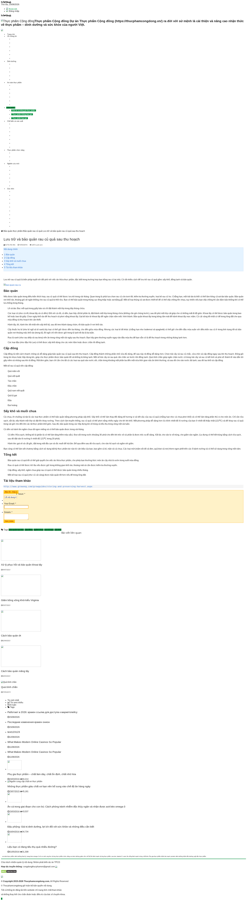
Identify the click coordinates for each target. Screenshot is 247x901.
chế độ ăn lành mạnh (92, 856)
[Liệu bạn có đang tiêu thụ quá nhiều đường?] (14, 842)
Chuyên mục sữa (18, 219)
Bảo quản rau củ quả (32, 231)
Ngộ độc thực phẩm (19, 85)
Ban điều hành (17, 47)
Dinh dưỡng (11, 61)
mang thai (30, 856)
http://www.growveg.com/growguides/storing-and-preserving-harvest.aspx (48, 486)
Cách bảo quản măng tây (15, 671)
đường (78, 856)
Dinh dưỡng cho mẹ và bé (22, 68)
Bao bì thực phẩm (19, 182)
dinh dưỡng (179, 856)
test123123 (13, 732)
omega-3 (36, 856)
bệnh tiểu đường (188, 856)
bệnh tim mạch (165, 856)
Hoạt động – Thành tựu (21, 54)
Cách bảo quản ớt (11, 635)
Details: (8, 512)
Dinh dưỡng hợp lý (19, 72)
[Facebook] (3, 2)
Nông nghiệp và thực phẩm (22, 222)
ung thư (48, 856)
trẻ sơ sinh (42, 856)
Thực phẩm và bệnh (19, 170)
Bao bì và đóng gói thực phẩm (23, 110)
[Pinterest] (7, 2)
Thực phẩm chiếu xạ (20, 101)
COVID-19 (16, 192)
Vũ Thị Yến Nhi (10, 245)
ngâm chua (38, 530)
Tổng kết (9, 264)
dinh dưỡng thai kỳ (20, 856)
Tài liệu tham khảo (13, 267)
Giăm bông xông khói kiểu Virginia (20, 600)
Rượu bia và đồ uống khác (22, 147)
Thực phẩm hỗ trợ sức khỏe (23, 80)
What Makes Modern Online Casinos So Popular (34, 742)
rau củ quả (49, 530)
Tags (12, 707)
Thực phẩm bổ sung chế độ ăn (23, 161)
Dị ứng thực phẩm (19, 89)
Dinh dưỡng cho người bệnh (23, 76)
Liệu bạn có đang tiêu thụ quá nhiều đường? (32, 847)
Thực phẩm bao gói (19, 118)
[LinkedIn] (8, 2)
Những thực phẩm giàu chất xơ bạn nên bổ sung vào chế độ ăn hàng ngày (48, 786)
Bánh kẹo (15, 143)
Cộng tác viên (17, 58)
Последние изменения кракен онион (28, 722)
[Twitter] (5, 2)
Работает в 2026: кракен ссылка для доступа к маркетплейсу (42, 712)
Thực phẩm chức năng (15, 150)
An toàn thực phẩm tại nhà (22, 105)
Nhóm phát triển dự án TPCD (46, 862)
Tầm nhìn (15, 43)
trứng (141, 856)
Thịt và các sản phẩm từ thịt (23, 124)
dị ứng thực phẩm (105, 856)
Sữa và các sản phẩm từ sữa (23, 136)
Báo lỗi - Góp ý (11, 492)
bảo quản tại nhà (16, 530)
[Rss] (2, 2)
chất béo (145, 856)
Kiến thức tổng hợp (19, 226)
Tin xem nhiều (16, 702)
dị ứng (54, 856)
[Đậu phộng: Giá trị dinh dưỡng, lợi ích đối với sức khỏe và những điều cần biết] (14, 822)
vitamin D (119, 856)
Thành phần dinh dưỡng (21, 64)
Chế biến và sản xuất (15, 121)
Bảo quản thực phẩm (13, 231)
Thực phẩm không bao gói (22, 114)
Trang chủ (11, 34)
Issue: (21, 494)
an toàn (72, 856)
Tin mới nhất (13, 700)
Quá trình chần (9, 687)
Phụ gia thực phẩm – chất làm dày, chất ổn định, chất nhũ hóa (41, 774)
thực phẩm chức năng (63, 856)
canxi (124, 856)
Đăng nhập (14, 11)
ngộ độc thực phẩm (200, 856)
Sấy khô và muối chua (15, 261)
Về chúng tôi (12, 36)
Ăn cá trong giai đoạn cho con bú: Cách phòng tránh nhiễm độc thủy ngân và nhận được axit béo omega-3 (66, 806)
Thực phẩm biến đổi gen (21, 97)
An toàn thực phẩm (14, 83)
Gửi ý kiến (9, 521)
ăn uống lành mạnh (133, 856)
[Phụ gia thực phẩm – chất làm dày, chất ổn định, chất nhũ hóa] (14, 769)
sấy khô (57, 530)
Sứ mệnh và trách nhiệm (21, 39)
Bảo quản (10, 108)
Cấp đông (9, 258)
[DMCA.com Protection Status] (9, 872)
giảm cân (83, 856)
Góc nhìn (10, 189)
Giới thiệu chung (18, 153)
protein (173, 856)
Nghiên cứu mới (13, 164)
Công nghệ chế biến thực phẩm (24, 186)
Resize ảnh (12, 9)
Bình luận (11, 705)
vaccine (113, 856)
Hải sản (15, 128)
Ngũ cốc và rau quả (19, 139)
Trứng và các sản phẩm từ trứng (24, 132)
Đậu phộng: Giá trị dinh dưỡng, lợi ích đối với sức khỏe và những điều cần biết (50, 826)
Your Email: (10, 503)
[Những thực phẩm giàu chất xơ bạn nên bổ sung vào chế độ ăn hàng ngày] (24, 781)
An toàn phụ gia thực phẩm (22, 93)
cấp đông (28, 530)
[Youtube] (10, 2)
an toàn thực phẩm (8, 856)
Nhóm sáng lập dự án (20, 51)
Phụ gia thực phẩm (19, 178)
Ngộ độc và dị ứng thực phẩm (23, 174)
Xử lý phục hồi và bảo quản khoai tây (21, 564)
